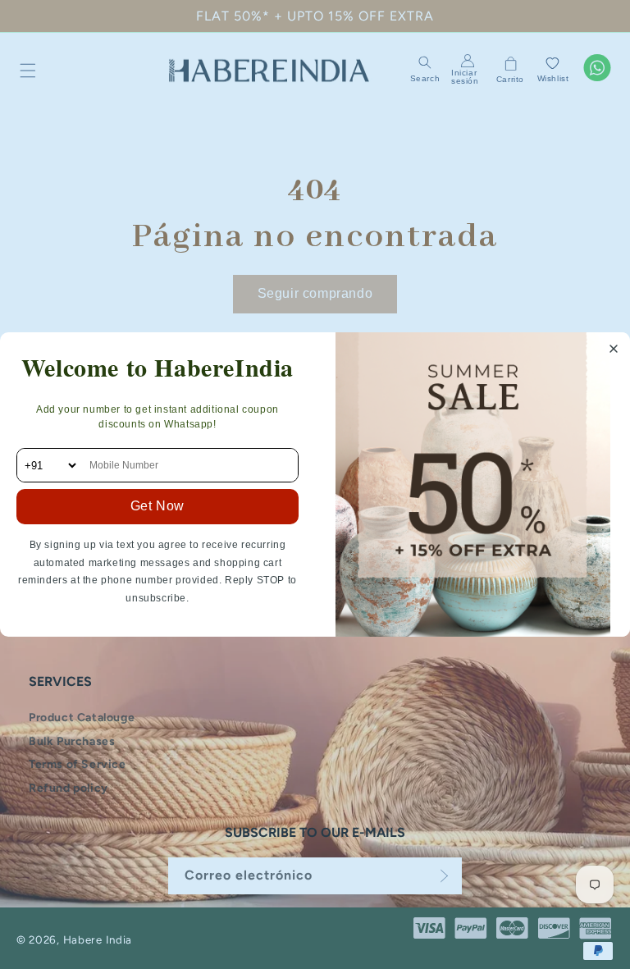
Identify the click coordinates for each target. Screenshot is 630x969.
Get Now (157, 506)
